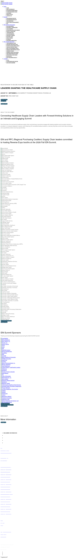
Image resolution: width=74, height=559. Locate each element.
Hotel (7, 60)
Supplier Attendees (10, 35)
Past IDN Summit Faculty (11, 57)
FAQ (7, 23)
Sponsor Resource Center (12, 61)
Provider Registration (11, 19)
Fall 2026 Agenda (10, 26)
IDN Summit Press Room (11, 40)
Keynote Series (9, 37)
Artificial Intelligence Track (12, 45)
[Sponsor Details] (4, 338)
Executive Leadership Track (12, 48)
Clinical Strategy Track (11, 47)
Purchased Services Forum (12, 53)
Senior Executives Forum (11, 54)
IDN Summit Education (8, 41)
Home (4, 6)
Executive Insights (10, 9)
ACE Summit (8, 13)
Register (5, 17)
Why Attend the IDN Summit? (12, 22)
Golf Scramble (9, 28)
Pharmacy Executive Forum (12, 52)
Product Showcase (10, 31)
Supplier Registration (11, 18)
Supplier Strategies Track (12, 44)
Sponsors (8, 39)
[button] (4, 99)
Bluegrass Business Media (11, 10)
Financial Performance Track (13, 49)
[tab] (38, 433)
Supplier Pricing (9, 20)
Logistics (5, 58)
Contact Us (9, 15)
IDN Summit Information (9, 24)
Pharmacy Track (10, 50)
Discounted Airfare (10, 62)
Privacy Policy (9, 14)
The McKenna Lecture (11, 43)
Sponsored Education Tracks (13, 30)
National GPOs (9, 36)
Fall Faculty (9, 56)
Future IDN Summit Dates (11, 11)
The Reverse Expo (10, 32)
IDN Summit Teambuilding (11, 27)
